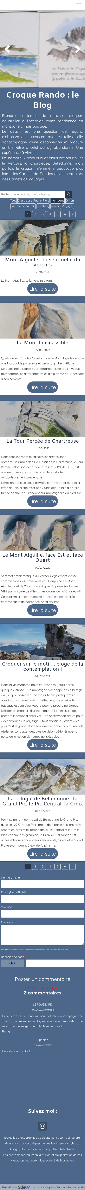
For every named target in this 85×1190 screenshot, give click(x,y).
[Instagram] (42, 1126)
